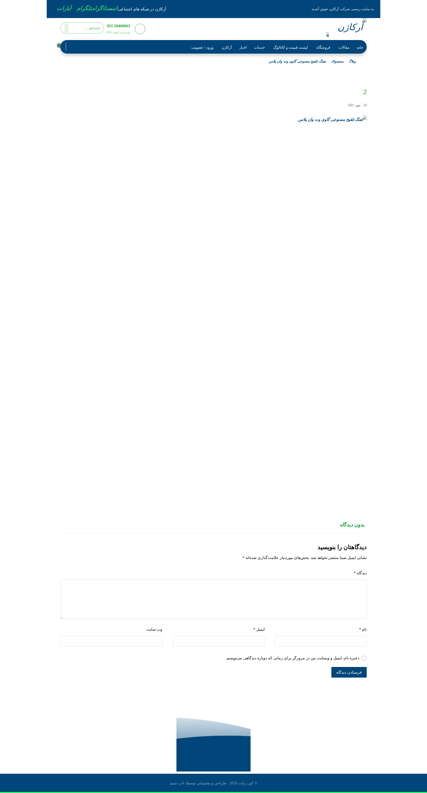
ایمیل (258, 629)
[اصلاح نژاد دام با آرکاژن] (349, 28)
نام (363, 629)
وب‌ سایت (154, 629)
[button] (104, 8)
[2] (213, 301)
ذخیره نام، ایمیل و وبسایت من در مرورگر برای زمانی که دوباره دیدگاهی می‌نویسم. (292, 658)
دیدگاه (360, 573)
